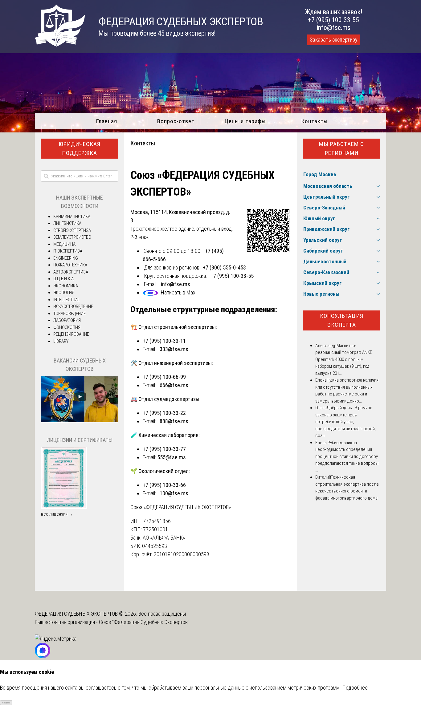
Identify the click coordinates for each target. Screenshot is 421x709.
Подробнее (355, 687)
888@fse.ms (174, 421)
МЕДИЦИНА (64, 244)
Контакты (314, 121)
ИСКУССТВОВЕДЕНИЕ (73, 306)
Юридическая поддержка (79, 148)
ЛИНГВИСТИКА (67, 223)
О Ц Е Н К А (63, 279)
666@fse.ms (174, 385)
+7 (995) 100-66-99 (164, 377)
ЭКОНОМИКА (65, 286)
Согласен (6, 703)
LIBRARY (60, 341)
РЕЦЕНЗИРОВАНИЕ (71, 334)
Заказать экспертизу (333, 40)
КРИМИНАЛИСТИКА (71, 216)
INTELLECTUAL (66, 299)
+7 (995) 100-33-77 (164, 449)
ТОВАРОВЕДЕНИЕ (69, 313)
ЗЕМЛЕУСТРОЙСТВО (72, 237)
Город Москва (319, 174)
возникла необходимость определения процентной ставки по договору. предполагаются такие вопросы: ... (347, 456)
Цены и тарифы (245, 121)
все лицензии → (57, 514)
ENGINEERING (65, 258)
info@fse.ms (333, 27)
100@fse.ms (174, 493)
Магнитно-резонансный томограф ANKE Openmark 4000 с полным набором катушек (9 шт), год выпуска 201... (343, 359)
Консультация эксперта (341, 320)
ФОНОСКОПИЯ (66, 327)
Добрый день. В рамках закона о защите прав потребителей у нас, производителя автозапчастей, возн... (345, 421)
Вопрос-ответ (175, 121)
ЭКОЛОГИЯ (63, 292)
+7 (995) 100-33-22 (164, 413)
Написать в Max (178, 292)
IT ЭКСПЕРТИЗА (67, 251)
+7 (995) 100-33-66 (164, 485)
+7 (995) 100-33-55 (333, 20)
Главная (106, 121)
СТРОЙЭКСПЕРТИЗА (72, 230)
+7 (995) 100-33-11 (164, 341)
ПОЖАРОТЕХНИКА (70, 265)
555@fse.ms (171, 457)
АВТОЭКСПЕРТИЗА (70, 272)
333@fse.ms (174, 349)
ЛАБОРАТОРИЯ (67, 320)
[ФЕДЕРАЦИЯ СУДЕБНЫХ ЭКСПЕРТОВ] (60, 44)
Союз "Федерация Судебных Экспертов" (144, 622)
